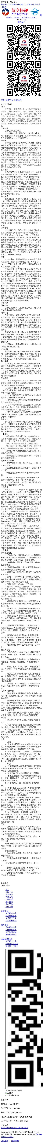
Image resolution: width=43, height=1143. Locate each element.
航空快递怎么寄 (22, 1128)
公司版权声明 (11, 921)
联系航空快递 (11, 916)
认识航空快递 (11, 941)
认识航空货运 (11, 918)
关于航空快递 (11, 913)
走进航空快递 (6, 939)
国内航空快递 (11, 927)
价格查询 (30, 4)
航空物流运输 (11, 932)
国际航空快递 (11, 930)
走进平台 (4, 911)
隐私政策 (4, 1141)
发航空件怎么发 (12, 944)
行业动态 (17, 100)
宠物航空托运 (11, 935)
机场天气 (21, 4)
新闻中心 (4, 4)
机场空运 (4, 1128)
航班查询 (13, 4)
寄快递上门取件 (12, 946)
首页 (3, 100)
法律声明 (15, 1141)
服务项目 (4, 925)
